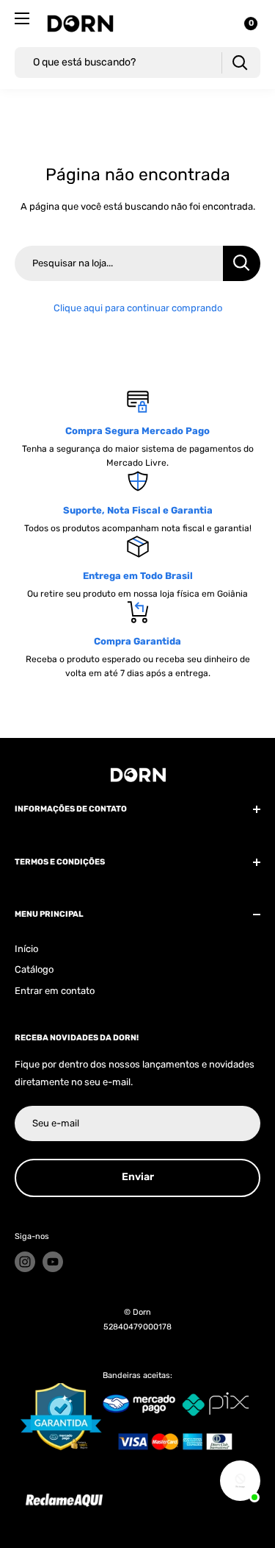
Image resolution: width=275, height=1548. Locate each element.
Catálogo (34, 969)
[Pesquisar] (239, 63)
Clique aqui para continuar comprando (138, 307)
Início (26, 948)
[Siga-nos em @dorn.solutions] (25, 1261)
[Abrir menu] (22, 18)
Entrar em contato (55, 990)
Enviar (138, 1177)
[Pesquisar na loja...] (241, 263)
